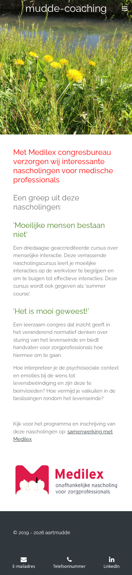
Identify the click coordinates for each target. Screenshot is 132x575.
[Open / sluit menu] (124, 8)
